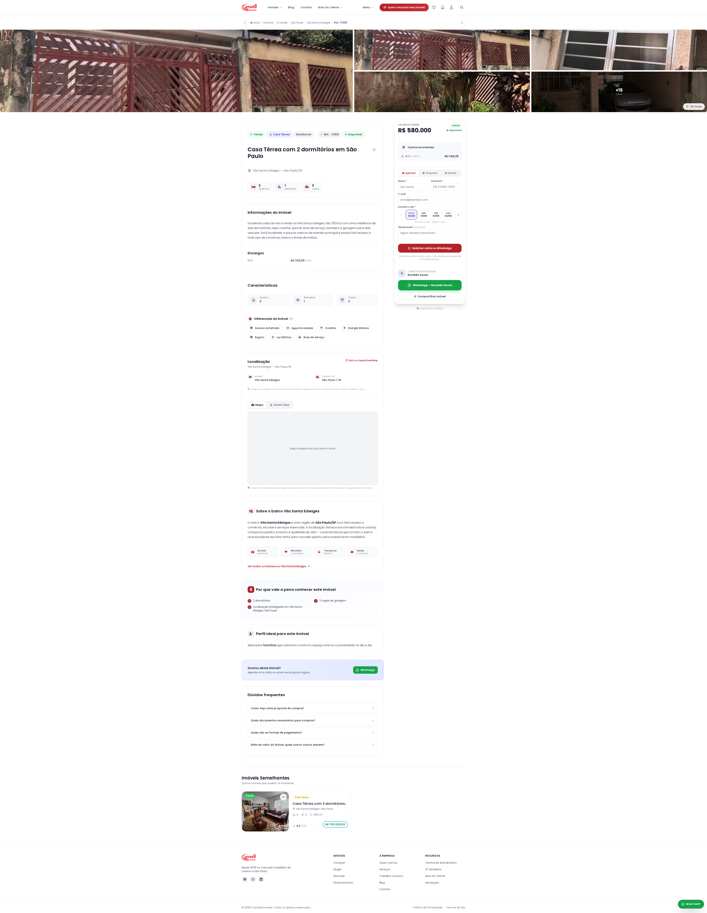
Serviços (384, 869)
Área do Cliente (328, 7)
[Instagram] (253, 879)
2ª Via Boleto (433, 869)
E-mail (402, 194)
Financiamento (343, 882)
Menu (366, 7)
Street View (281, 405)
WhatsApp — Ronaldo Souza (432, 285)
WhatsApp (367, 670)
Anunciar (339, 876)
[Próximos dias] (458, 214)
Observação (411, 227)
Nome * (402, 181)
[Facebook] (245, 879)
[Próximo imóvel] (462, 22)
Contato (306, 7)
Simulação (432, 882)
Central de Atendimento (441, 863)
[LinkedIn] (261, 879)
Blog (291, 7)
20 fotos (696, 106)
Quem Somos (388, 863)
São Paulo (297, 22)
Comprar (339, 863)
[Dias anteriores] (401, 214)
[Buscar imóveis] (461, 7)
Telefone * (437, 181)
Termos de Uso (455, 907)
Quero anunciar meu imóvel (406, 7)
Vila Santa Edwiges (318, 22)
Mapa (259, 405)
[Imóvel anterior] (245, 22)
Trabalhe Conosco (391, 876)
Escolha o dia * (407, 206)
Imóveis (273, 7)
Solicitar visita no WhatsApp (432, 248)
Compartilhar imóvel (432, 296)
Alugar (337, 869)
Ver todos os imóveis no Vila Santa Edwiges (277, 566)
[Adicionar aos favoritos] (374, 150)
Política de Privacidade (427, 907)
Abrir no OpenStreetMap (363, 360)
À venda (282, 22)
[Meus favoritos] (433, 7)
